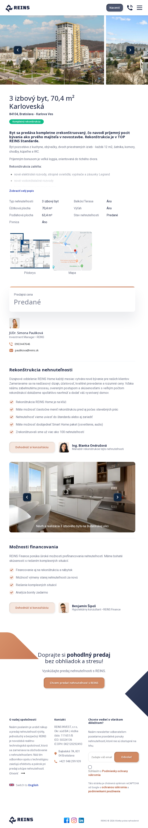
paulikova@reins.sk (27, 350)
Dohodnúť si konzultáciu (32, 447)
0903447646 (22, 344)
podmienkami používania (104, 791)
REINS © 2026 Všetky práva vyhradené (120, 821)
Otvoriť (13, 773)
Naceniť (114, 7)
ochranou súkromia (114, 787)
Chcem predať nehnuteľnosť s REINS (74, 683)
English (33, 785)
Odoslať (126, 757)
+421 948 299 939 (70, 761)
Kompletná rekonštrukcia (26, 121)
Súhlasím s (108, 773)
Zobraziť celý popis (21, 190)
